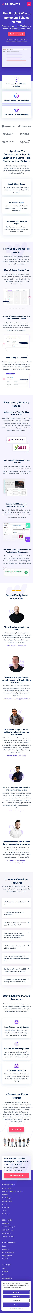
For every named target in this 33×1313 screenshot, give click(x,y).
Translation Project (8, 1227)
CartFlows (5, 1214)
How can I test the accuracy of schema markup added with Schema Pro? (16, 958)
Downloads (6, 1249)
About (4, 1268)
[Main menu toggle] (29, 4)
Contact (5, 1272)
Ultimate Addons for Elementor (13, 1191)
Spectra (5, 1195)
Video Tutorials (7, 1256)
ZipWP (4, 1211)
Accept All (16, 1292)
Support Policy (7, 1278)
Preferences (16, 1300)
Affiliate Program (8, 1230)
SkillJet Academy (8, 1236)
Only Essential (16, 1296)
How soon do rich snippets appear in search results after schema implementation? (14, 935)
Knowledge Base (8, 1252)
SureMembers (7, 1201)
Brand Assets (6, 1233)
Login (4, 1246)
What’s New (6, 1223)
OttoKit (4, 1204)
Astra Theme (6, 1188)
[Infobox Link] (16, 1028)
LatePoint (5, 1207)
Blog (3, 1275)
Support (5, 1259)
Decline (16, 1305)
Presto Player (6, 1198)
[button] (16, 902)
